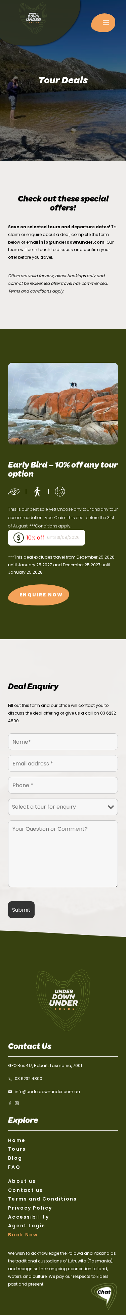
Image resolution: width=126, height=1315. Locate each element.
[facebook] (10, 1103)
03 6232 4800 (28, 1078)
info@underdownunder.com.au (47, 1091)
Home (16, 1140)
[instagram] (17, 1103)
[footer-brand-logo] (63, 1000)
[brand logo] (40, 23)
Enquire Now (41, 594)
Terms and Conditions (42, 1199)
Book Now (23, 1234)
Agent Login (26, 1225)
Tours (17, 1149)
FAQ (14, 1167)
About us (22, 1181)
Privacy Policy (30, 1208)
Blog (15, 1158)
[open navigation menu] (103, 22)
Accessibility (28, 1217)
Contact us (25, 1190)
